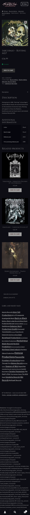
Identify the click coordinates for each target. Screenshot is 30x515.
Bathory (4, 321)
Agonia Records (7, 312)
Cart (23, 510)
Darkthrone (6, 326)
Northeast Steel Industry (11, 349)
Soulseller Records (7, 369)
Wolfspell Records (15, 380)
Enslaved (13, 332)
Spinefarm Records (16, 369)
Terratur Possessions (17, 371)
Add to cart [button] (15, 190)
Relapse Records (17, 363)
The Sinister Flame (16, 374)
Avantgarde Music (8, 318)
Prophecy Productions (11, 360)
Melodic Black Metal (9, 81)
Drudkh (14, 329)
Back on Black (21, 318)
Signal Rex (22, 366)
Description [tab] (5, 92)
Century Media (19, 323)
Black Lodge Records (13, 321)
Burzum (11, 324)
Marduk (20, 340)
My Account (5, 512)
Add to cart (8, 70)
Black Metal (13, 11)
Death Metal (23, 80)
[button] (25, 22)
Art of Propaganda (18, 315)
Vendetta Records (13, 377)
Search (15, 512)
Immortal (5, 335)
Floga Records (19, 332)
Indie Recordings (13, 335)
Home (6, 11)
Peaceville (19, 357)
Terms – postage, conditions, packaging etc (14, 395)
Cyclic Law (25, 323)
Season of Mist (12, 366)
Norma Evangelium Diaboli (18, 347)
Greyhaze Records (11, 83)
